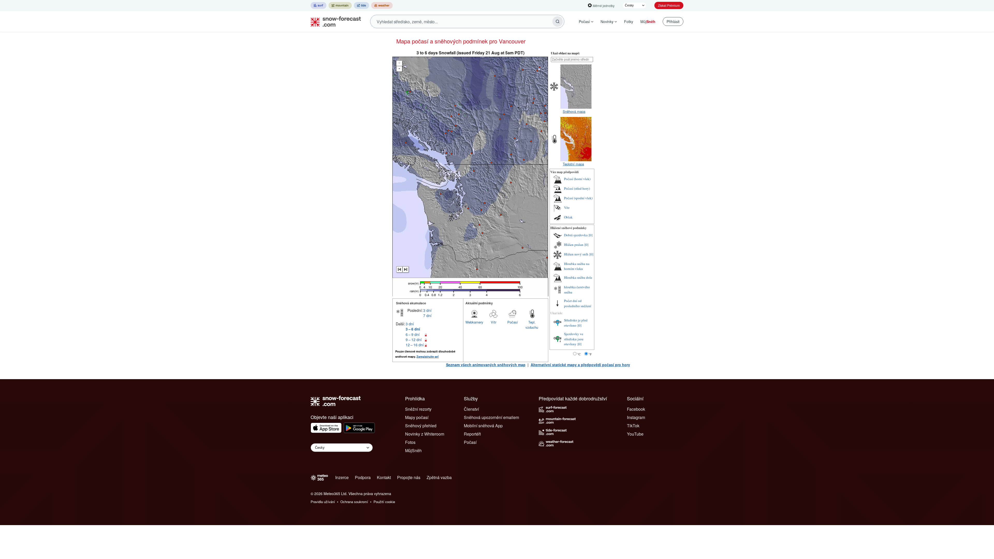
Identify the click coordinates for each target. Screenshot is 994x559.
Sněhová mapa (574, 111)
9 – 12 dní (414, 339)
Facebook (636, 409)
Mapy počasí (416, 417)
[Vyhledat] (557, 21)
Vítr (493, 322)
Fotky (628, 21)
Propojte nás (408, 477)
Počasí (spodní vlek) (578, 198)
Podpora (363, 477)
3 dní (427, 310)
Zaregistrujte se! (427, 356)
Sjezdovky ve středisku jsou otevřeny (573, 339)
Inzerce (342, 477)
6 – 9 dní (413, 334)
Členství (471, 409)
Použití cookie (384, 501)
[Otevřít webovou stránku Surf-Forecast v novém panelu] (318, 5)
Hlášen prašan (573, 244)
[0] (591, 235)
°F (590, 354)
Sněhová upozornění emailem (491, 417)
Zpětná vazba (439, 477)
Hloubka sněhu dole (578, 277)
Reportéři (472, 434)
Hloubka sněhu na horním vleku (576, 266)
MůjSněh (413, 450)
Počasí (584, 21)
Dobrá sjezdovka (576, 235)
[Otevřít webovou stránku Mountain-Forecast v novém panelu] (340, 5)
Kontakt (384, 477)
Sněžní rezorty (418, 409)
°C (579, 354)
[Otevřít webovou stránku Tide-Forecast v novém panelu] (361, 5)
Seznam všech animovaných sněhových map (485, 364)
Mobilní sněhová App (483, 426)
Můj (647, 21)
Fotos (410, 442)
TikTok (633, 426)
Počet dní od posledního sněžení (577, 303)
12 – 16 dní (415, 344)
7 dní (427, 315)
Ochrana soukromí (354, 501)
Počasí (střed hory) (577, 188)
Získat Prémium (669, 5)
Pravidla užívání (323, 501)
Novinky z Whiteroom (424, 434)
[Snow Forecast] (334, 21)
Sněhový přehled (420, 426)
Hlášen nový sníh (576, 254)
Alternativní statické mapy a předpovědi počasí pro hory (580, 364)
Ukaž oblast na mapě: (565, 53)
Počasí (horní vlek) (577, 178)
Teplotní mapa (573, 163)
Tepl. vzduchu (531, 325)
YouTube (635, 434)
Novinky (607, 21)
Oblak (568, 217)
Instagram (636, 417)
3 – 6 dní (413, 329)
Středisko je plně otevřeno (576, 323)
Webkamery (474, 322)
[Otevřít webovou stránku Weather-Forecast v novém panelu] (382, 5)
